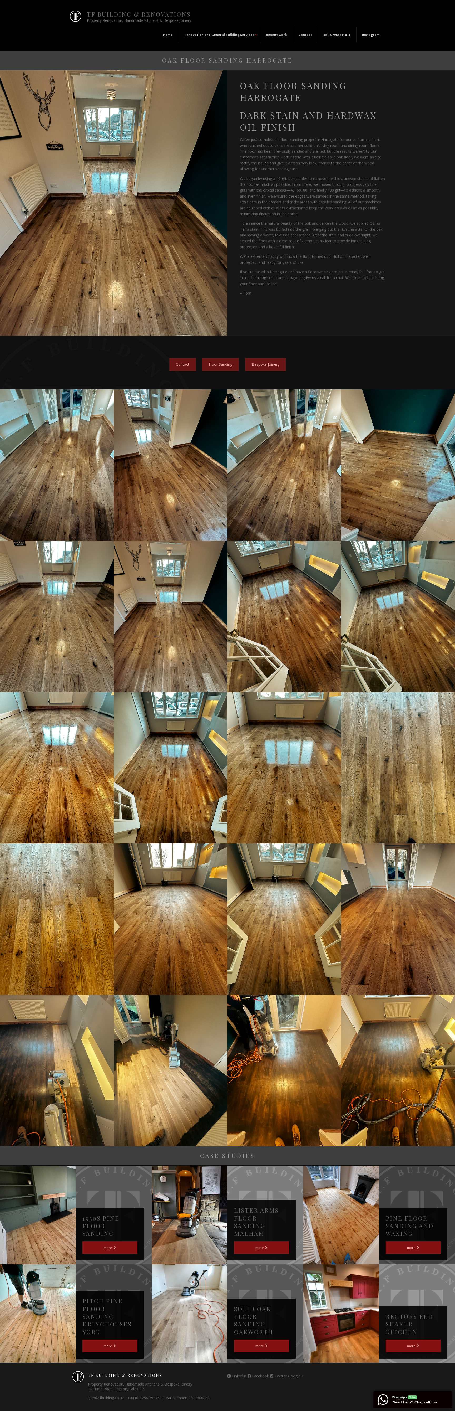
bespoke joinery (265, 364)
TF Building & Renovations (139, 14)
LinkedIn (239, 1375)
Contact (182, 364)
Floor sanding (220, 364)
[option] (57, 465)
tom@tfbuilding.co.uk (106, 1397)
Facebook (260, 1375)
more (108, 1247)
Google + (296, 1375)
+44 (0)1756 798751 (144, 1397)
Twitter (281, 1375)
